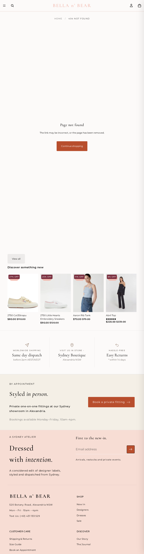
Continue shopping (72, 146)
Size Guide (15, 544)
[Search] (12, 6)
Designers (82, 510)
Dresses (81, 515)
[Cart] (139, 6)
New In (81, 504)
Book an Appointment (22, 550)
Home (58, 18)
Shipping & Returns (20, 538)
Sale (79, 520)
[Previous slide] (12, 293)
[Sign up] (131, 449)
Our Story (82, 538)
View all (16, 258)
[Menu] (4, 5)
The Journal (84, 544)
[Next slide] (34, 293)
